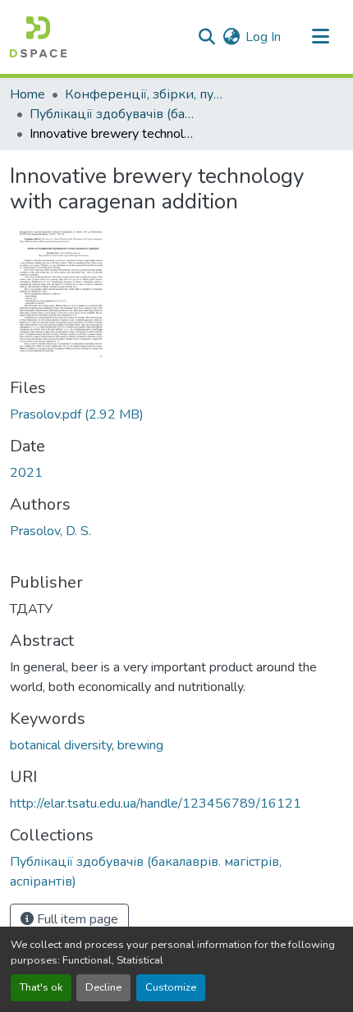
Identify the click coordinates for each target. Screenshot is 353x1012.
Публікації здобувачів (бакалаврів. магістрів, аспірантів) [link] (112, 114)
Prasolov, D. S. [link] (50, 531)
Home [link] (27, 94)
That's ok (41, 987)
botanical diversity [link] (61, 745)
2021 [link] (26, 473)
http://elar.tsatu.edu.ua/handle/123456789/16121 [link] (155, 803)
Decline (103, 987)
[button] (38, 36)
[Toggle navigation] (320, 37)
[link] (176, 414)
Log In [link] (263, 37)
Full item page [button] (76, 919)
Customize (170, 987)
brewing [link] (140, 745)
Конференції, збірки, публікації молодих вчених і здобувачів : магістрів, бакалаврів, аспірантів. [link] (147, 94)
